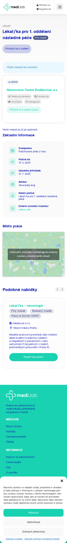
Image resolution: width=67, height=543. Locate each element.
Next (62, 289)
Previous (57, 289)
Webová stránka (20, 96)
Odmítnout (33, 522)
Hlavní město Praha (25, 328)
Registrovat (45, 9)
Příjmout (33, 512)
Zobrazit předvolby (33, 531)
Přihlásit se (44, 5)
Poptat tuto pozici (34, 357)
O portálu (11, 472)
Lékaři (6, 26)
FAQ (8, 467)
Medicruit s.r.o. (21, 323)
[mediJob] (14, 6)
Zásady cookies (14, 538)
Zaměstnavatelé (16, 436)
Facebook (43, 96)
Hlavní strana (14, 426)
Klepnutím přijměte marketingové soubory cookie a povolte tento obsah (33, 254)
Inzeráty (11, 431)
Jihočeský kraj (27, 185)
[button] (62, 481)
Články (10, 442)
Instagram (34, 101)
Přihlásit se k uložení (17, 49)
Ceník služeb (13, 462)
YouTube (16, 101)
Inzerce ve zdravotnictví (20, 457)
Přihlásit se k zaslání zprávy (24, 110)
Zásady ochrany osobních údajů (42, 538)
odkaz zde (25, 209)
